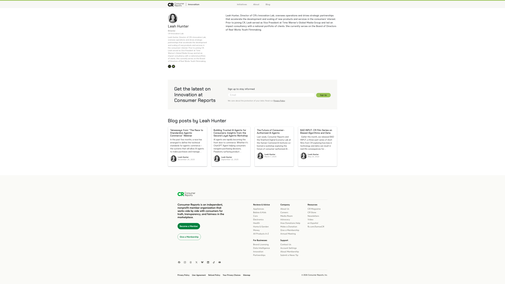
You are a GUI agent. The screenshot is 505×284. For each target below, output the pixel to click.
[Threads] (190, 262)
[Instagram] (184, 262)
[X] (196, 262)
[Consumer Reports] (176, 4)
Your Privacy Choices (232, 275)
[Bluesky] (202, 262)
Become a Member (189, 226)
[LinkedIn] (208, 262)
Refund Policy (214, 275)
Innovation (193, 4)
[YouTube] (219, 262)
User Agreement (199, 275)
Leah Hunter (178, 26)
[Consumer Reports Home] (188, 194)
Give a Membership (189, 236)
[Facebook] (179, 262)
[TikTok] (213, 262)
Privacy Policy (279, 101)
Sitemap (246, 275)
